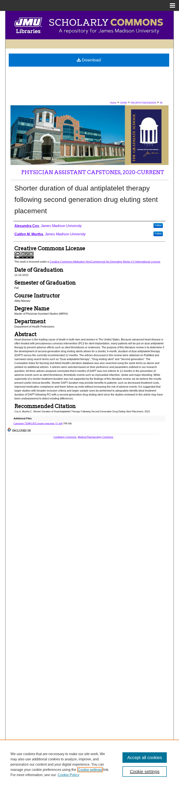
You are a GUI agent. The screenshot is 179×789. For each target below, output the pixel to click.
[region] (89, 764)
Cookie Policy (68, 775)
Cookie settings (90, 770)
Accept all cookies (144, 757)
